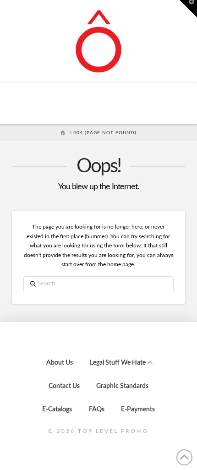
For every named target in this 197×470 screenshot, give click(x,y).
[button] (188, 8)
